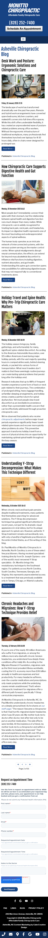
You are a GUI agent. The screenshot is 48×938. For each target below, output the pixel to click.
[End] (30, 764)
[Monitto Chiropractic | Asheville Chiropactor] (24, 9)
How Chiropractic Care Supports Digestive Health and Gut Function (24, 171)
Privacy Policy (36, 908)
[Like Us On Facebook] (15, 901)
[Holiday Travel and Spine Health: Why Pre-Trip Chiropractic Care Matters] (23, 323)
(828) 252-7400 (22, 22)
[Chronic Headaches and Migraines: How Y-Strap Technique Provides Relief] (23, 629)
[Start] (18, 764)
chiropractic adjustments (13, 419)
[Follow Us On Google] (20, 901)
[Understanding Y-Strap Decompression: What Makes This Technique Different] (23, 489)
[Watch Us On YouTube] (26, 901)
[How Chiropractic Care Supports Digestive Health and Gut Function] (23, 192)
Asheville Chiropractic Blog (23, 156)
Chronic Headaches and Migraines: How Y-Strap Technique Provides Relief (19, 608)
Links (13, 908)
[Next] (26, 764)
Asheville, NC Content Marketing (17, 925)
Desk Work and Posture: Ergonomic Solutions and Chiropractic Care (19, 65)
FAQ (5, 908)
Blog (22, 908)
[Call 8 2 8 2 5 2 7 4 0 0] (3, 935)
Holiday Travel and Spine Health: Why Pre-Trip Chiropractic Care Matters (24, 302)
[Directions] (17, 935)
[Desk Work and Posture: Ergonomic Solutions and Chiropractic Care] (23, 86)
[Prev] (22, 764)
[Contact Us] (11, 935)
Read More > (8, 149)
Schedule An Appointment (24, 28)
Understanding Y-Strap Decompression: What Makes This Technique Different (21, 468)
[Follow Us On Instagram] (32, 901)
